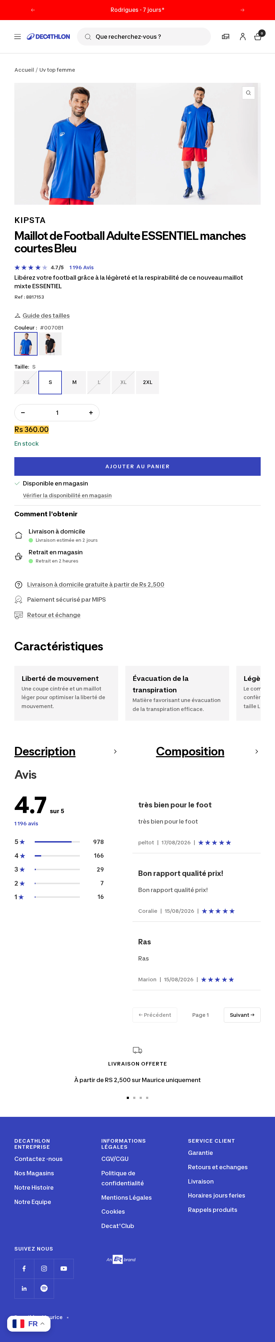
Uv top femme (57, 70)
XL (123, 382)
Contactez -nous (38, 1158)
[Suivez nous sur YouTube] (63, 1269)
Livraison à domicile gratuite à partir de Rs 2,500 (95, 584)
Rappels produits (212, 1209)
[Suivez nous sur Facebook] (24, 1269)
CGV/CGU (115, 1158)
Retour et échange (54, 614)
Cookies (113, 1211)
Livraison (201, 1181)
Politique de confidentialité (122, 1178)
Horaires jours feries (216, 1195)
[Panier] (257, 35)
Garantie (200, 1152)
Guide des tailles (46, 315)
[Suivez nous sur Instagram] (44, 1269)
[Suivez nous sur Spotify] (44, 1288)
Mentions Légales (126, 1197)
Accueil (24, 70)
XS (25, 382)
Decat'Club (117, 1225)
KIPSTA (30, 220)
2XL (147, 382)
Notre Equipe (32, 1201)
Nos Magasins (34, 1173)
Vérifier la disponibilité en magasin (67, 495)
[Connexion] (241, 35)
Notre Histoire (34, 1187)
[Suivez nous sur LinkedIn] (24, 1288)
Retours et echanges (218, 1167)
